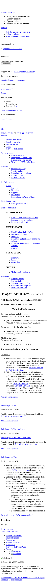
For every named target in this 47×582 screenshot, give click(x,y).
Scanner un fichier (18, 169)
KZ (23, 133)
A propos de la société (14, 149)
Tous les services (17, 155)
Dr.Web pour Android (20, 470)
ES (12, 133)
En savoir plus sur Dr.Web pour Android (17, 515)
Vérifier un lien (17, 171)
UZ (26, 133)
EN (9, 133)
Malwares (15, 236)
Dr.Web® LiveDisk (20, 383)
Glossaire (14, 248)
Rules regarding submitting (24, 72)
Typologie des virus (19, 234)
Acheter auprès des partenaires (18, 32)
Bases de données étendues (21, 220)
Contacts (9, 549)
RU (2, 133)
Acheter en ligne (12, 34)
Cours (13, 260)
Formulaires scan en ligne (21, 173)
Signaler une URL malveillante (23, 162)
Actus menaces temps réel (21, 285)
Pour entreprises (12, 538)
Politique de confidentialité (11, 580)
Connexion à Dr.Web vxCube (23, 197)
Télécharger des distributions (18, 23)
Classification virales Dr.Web (22, 232)
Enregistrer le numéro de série (18, 16)
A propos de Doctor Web (16, 547)
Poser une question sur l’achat (18, 36)
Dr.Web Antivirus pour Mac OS (13, 416)
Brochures (15, 258)
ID (32, 133)
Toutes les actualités (19, 288)
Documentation (13, 21)
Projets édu (15, 262)
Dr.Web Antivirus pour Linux (26, 444)
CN (6, 133)
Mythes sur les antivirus (20, 272)
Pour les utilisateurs (13, 542)
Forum (3, 93)
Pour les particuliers (14, 140)
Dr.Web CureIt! (17, 175)
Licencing (15, 190)
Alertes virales (16, 281)
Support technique (14, 19)
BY (29, 133)
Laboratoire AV (12, 144)
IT (18, 133)
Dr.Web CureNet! (18, 178)
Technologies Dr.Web (19, 222)
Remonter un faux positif (21, 160)
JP (20, 133)
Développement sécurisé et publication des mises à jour (22, 577)
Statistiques (15, 195)
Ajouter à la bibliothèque (12, 49)
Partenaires (10, 545)
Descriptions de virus (19, 203)
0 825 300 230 (7, 89)
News (8, 146)
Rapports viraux (17, 279)
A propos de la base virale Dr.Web (24, 218)
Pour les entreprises (13, 142)
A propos (14, 188)
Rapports (14, 192)
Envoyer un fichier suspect (21, 158)
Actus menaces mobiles (20, 283)
